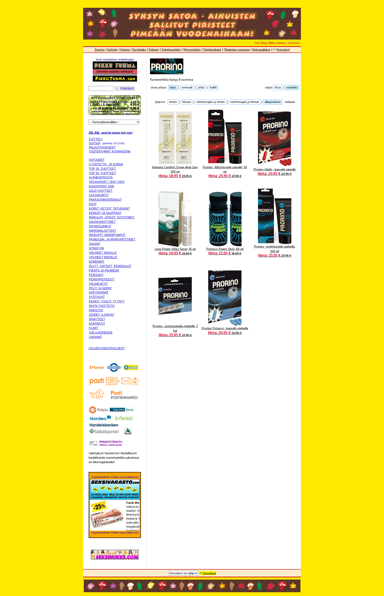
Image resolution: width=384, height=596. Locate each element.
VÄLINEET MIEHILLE (103, 257)
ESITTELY (96, 139)
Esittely (112, 50)
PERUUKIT (96, 275)
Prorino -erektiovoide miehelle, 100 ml (274, 250)
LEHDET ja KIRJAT (101, 314)
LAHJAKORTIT (99, 195)
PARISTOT (96, 310)
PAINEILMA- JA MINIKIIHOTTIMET (112, 239)
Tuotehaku (139, 50)
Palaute (154, 50)
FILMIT (93, 328)
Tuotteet (294, 43)
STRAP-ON (96, 248)
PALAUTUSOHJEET (102, 147)
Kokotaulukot (261, 50)
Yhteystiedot (192, 50)
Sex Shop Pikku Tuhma (270, 43)
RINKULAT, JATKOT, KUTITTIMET (111, 217)
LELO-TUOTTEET (100, 190)
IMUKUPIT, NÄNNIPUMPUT (107, 235)
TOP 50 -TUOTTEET (102, 173)
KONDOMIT (96, 261)
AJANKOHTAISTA (101, 177)
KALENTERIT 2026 (101, 186)
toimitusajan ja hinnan (244, 102)
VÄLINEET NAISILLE (103, 252)
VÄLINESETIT (98, 284)
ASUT (93, 204)
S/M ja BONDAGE (101, 332)
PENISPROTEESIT (101, 279)
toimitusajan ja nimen (210, 102)
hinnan (186, 102)
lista (278, 87)
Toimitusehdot (171, 50)
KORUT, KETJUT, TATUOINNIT (109, 208)
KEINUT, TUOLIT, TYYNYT (106, 301)
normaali (187, 87)
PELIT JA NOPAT (100, 288)
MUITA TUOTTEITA (101, 306)
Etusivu (99, 50)
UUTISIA (94, 143)
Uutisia (125, 50)
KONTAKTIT (97, 323)
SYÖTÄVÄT (97, 297)
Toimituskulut (212, 50)
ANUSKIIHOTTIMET (102, 222)
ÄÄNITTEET (97, 319)
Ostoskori (283, 50)
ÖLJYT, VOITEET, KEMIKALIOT (110, 266)
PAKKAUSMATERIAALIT (105, 199)
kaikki (213, 87)
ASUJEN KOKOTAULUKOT (107, 348)
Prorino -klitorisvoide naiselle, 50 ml (225, 171)
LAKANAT (95, 337)
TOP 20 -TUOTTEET (102, 168)
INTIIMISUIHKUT (100, 226)
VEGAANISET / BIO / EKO (106, 182)
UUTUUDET (96, 160)
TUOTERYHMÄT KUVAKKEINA (109, 151)
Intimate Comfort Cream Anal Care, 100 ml (175, 171)
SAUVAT (94, 244)
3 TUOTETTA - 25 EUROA (106, 164)
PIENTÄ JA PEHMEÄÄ (104, 270)
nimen (173, 102)
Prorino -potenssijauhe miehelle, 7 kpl (175, 330)
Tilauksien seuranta (237, 50)
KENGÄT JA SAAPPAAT (105, 213)
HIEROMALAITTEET (102, 230)
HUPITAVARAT (98, 292)
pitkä (201, 87)
